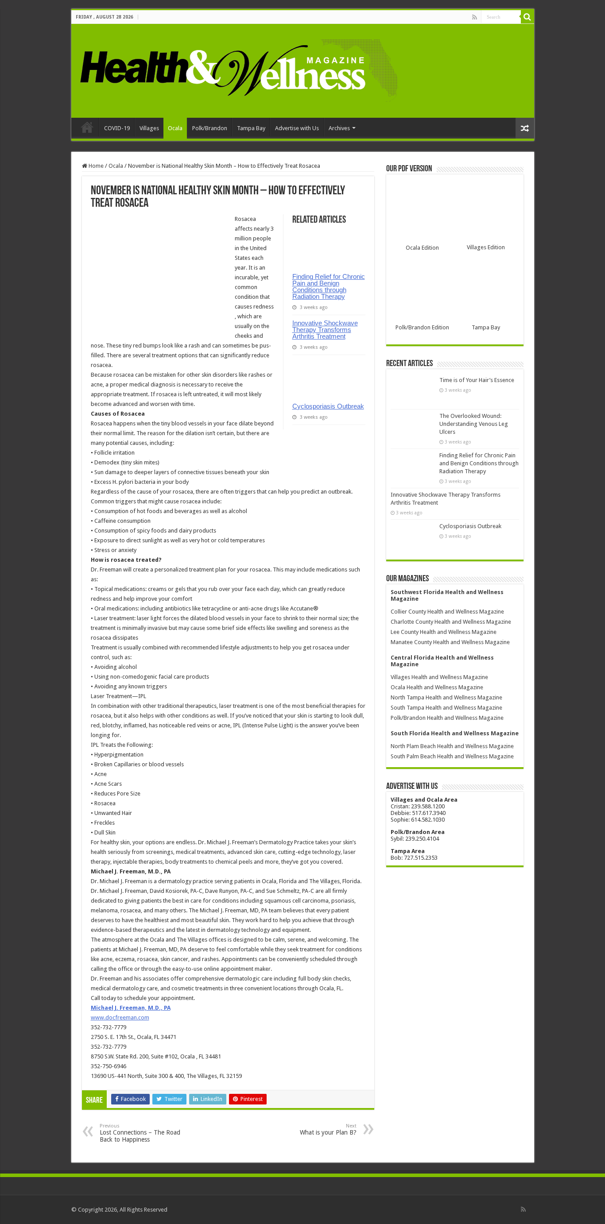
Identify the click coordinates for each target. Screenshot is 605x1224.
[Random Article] (525, 128)
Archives (339, 128)
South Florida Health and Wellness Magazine (455, 733)
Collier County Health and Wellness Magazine (447, 611)
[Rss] (474, 17)
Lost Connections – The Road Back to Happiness (140, 1133)
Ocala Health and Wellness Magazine (437, 687)
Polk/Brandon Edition (422, 327)
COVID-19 (117, 128)
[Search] (527, 16)
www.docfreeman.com (120, 1017)
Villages (149, 128)
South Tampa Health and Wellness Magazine (446, 707)
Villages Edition (486, 247)
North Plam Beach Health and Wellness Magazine (452, 746)
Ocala (175, 128)
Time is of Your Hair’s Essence (476, 380)
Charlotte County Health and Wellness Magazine (451, 621)
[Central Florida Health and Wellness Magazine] (238, 69)
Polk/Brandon (209, 128)
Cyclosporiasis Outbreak (328, 406)
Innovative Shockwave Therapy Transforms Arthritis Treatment (325, 329)
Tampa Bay (251, 128)
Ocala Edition (422, 247)
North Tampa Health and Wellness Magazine (446, 697)
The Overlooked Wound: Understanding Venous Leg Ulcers (473, 424)
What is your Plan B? (328, 1129)
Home (87, 127)
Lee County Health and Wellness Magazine (443, 632)
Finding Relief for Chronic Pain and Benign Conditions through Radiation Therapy (328, 286)
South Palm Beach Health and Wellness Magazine (452, 756)
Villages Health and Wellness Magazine (439, 677)
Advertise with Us (297, 128)
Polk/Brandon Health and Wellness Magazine (447, 717)
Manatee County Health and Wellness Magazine (450, 642)
